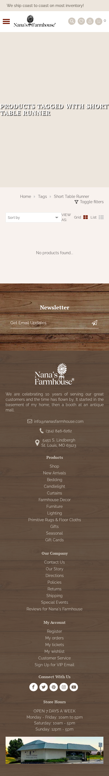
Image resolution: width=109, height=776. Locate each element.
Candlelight (54, 486)
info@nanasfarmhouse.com (59, 421)
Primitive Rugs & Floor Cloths (54, 520)
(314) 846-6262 (59, 431)
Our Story (54, 569)
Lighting (54, 513)
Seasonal (54, 533)
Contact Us (54, 562)
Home (25, 196)
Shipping (54, 595)
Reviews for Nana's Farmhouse (54, 609)
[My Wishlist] (81, 21)
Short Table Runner (71, 196)
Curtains (54, 493)
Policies (54, 582)
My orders (54, 638)
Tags (42, 196)
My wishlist (54, 651)
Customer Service (54, 658)
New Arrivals (54, 473)
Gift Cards (54, 540)
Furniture (54, 506)
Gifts (54, 526)
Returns (54, 589)
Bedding (54, 479)
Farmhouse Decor (55, 500)
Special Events (54, 602)
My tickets (54, 644)
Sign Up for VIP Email (54, 665)
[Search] (71, 21)
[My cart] (98, 21)
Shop (54, 466)
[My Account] (90, 21)
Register (54, 631)
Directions (55, 575)
